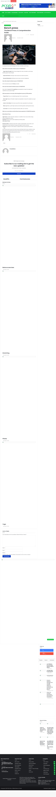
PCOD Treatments (46, 765)
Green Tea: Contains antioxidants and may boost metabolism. (50, 694)
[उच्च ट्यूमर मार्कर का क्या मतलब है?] (43, 672)
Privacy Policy (31, 761)
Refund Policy (31, 765)
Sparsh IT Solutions (52, 788)
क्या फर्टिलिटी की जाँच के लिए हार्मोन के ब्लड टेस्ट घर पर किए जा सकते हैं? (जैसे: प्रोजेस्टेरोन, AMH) (50, 745)
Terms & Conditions (32, 763)
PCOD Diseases (14, 12)
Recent (46, 660)
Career (30, 770)
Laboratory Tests (18, 763)
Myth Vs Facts (47, 12)
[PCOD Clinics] (8, 6)
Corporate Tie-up (18, 768)
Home (3, 12)
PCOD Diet (26, 12)
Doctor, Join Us (17, 770)
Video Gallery (17, 766)
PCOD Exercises (40, 12)
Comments (52, 660)
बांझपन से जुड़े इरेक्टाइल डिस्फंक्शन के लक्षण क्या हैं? (42, 743)
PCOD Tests (20, 12)
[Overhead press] (43, 677)
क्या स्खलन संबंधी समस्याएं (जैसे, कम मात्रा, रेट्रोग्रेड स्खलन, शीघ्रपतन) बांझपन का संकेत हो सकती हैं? (50, 730)
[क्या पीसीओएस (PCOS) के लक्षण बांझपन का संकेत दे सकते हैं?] (43, 666)
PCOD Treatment (32, 12)
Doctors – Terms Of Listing (33, 768)
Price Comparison (18, 765)
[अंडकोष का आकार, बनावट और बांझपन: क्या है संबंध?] (43, 725)
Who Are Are (17, 761)
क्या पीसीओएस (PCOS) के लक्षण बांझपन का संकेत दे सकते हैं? (50, 666)
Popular (40, 660)
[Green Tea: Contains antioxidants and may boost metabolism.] (43, 694)
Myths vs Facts (46, 770)
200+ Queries (8, 12)
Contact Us (17, 773)
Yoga (38, 24)
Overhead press (50, 675)
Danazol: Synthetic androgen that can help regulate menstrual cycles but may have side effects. (50, 685)
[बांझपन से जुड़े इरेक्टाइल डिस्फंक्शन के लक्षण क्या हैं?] (43, 738)
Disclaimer (30, 766)
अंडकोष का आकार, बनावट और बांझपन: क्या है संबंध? (43, 729)
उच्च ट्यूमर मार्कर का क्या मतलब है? (50, 671)
